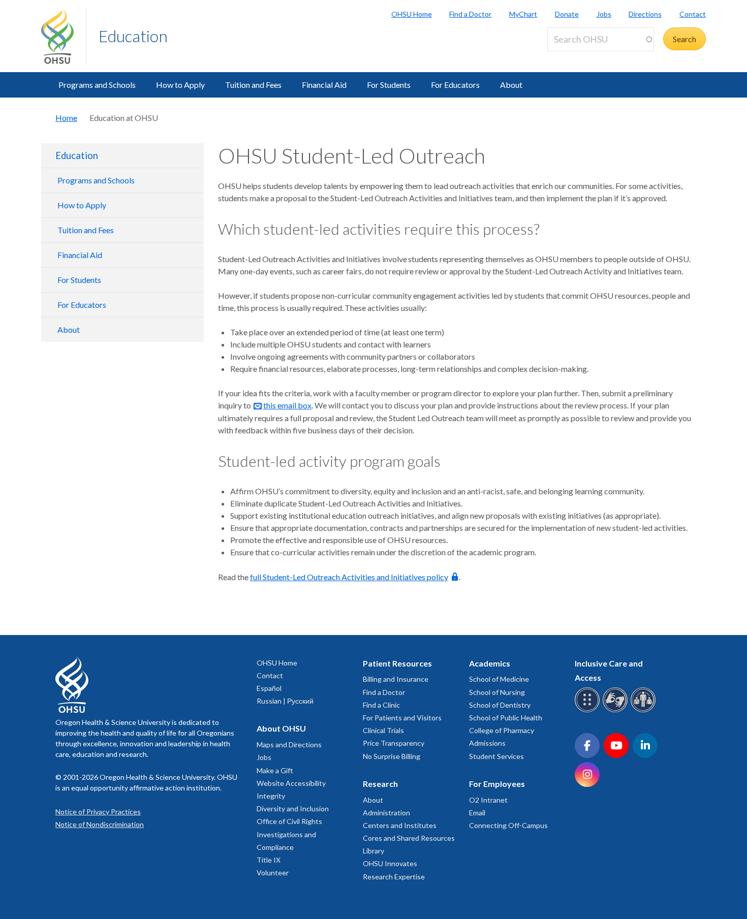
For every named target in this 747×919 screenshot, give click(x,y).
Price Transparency (393, 743)
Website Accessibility (291, 783)
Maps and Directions (289, 744)
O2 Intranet (488, 800)
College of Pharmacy (501, 730)
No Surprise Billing (391, 756)
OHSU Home (411, 14)
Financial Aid (324, 84)
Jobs (604, 14)
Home (66, 117)
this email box (287, 405)
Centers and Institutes (400, 825)
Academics (489, 663)
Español (269, 688)
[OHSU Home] (63, 36)
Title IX (269, 859)
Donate (567, 14)
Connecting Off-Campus (508, 825)
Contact (692, 14)
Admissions (487, 743)
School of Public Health (505, 717)
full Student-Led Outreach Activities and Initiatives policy (349, 577)
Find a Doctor (470, 14)
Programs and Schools (97, 84)
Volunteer (273, 872)
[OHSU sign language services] (617, 710)
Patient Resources (397, 663)
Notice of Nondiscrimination (99, 824)
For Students (389, 84)
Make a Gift (275, 770)
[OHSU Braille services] (589, 710)
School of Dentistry (500, 705)
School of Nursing (497, 692)
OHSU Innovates (390, 863)
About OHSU (281, 728)
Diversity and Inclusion (293, 808)
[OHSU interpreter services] (645, 710)
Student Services (496, 756)
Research (380, 783)
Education (133, 36)
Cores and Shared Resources (409, 838)
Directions (645, 14)
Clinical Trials (383, 730)
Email (477, 812)
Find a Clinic (381, 705)
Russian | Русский (285, 700)
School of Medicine (499, 679)
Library (373, 850)
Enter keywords (578, 57)
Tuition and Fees (253, 84)
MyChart (523, 14)
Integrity (271, 795)
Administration (386, 812)
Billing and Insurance (395, 679)
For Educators (455, 84)
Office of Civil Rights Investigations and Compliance (289, 834)
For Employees (497, 783)
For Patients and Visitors (402, 717)
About (511, 84)
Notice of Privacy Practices (98, 811)
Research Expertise (394, 876)
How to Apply (180, 84)
